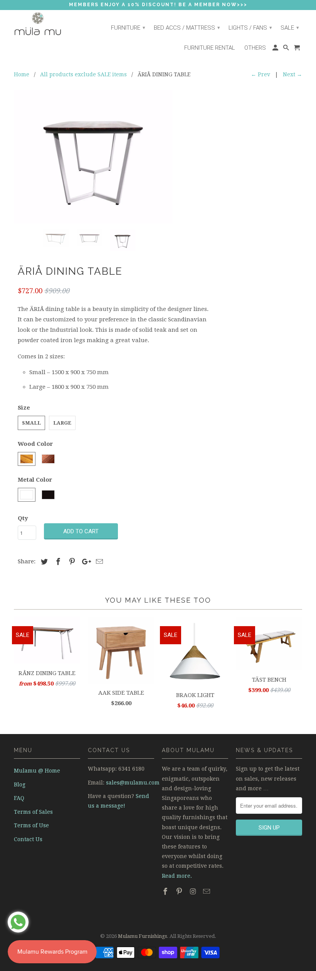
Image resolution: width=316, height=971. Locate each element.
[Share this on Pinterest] (71, 562)
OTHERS (255, 47)
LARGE (62, 423)
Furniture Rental (209, 47)
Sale (290, 27)
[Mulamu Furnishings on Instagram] (194, 891)
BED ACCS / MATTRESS (187, 27)
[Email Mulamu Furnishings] (207, 891)
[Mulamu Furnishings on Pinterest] (180, 891)
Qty (23, 518)
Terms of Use (31, 825)
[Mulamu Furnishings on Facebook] (166, 891)
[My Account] (275, 49)
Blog (19, 784)
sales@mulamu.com (133, 782)
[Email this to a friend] (98, 562)
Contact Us (28, 839)
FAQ (19, 798)
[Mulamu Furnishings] (47, 24)
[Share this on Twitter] (43, 562)
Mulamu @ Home (37, 771)
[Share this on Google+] (84, 562)
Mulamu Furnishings (142, 936)
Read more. (177, 876)
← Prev (260, 74)
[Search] (286, 49)
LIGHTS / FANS (250, 27)
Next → (292, 74)
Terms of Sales (33, 812)
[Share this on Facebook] (57, 562)
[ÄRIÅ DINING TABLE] (93, 156)
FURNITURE (128, 27)
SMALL (31, 423)
